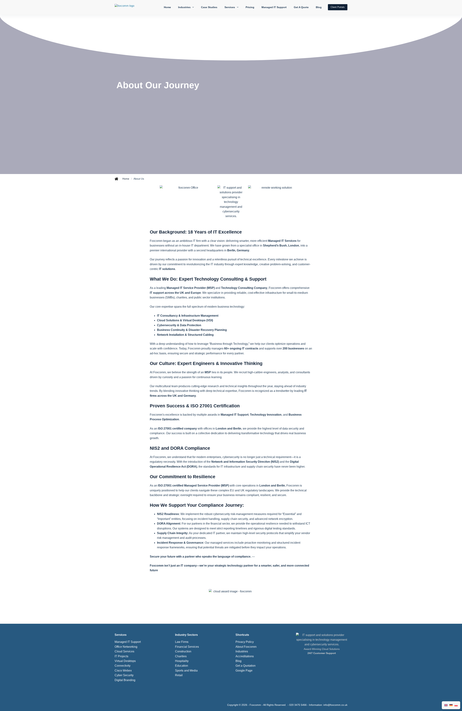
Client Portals (338, 7)
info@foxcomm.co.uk (335, 704)
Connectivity (122, 665)
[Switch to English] (445, 705)
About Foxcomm (246, 646)
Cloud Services (124, 651)
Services (230, 7)
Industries (184, 7)
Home (167, 7)
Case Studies (209, 7)
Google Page (244, 670)
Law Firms (181, 641)
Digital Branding (125, 680)
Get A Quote (301, 7)
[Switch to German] (451, 705)
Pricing (250, 7)
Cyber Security (124, 675)
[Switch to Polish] (456, 705)
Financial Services (187, 646)
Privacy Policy (245, 641)
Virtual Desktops (125, 660)
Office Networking (126, 646)
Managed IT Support (274, 7)
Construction (183, 651)
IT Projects (121, 656)
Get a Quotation (246, 665)
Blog (319, 7)
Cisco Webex (123, 670)
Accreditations (245, 656)
